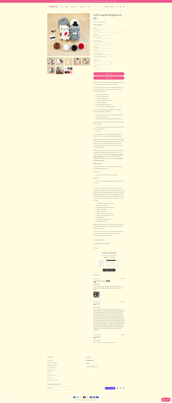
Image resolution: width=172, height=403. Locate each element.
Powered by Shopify (92, 399)
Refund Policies (51, 370)
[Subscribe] (70, 388)
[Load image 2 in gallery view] (60, 61)
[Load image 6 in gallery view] (51, 70)
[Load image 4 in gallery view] (77, 61)
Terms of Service (51, 375)
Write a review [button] (109, 270)
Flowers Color (96, 60)
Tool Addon (96, 34)
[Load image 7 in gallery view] (69, 70)
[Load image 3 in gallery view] (69, 61)
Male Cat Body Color (98, 41)
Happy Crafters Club (52, 363)
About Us (49, 377)
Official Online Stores (52, 380)
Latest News (50, 360)
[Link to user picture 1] (96, 295)
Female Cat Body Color (98, 53)
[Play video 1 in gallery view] (60, 70)
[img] (96, 279)
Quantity (95, 66)
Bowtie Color (96, 47)
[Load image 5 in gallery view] (86, 61)
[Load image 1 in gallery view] (51, 61)
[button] (67, 6)
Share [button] (96, 248)
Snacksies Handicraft (83, 399)
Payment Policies (51, 367)
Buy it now (109, 78)
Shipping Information (52, 365)
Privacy (49, 372)
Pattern (95, 28)
